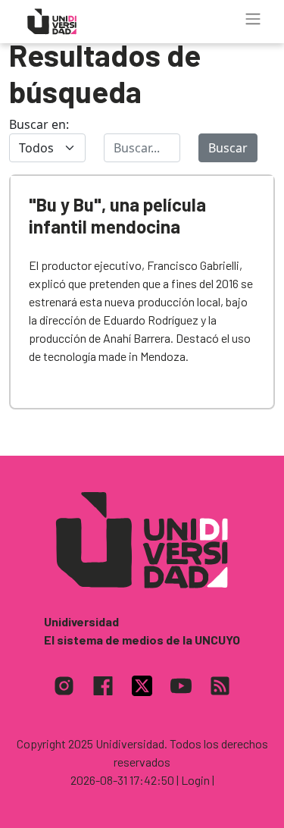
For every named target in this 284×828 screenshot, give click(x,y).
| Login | (195, 780)
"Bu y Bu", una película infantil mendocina (117, 215)
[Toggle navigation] (253, 19)
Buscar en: (39, 124)
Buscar (228, 148)
